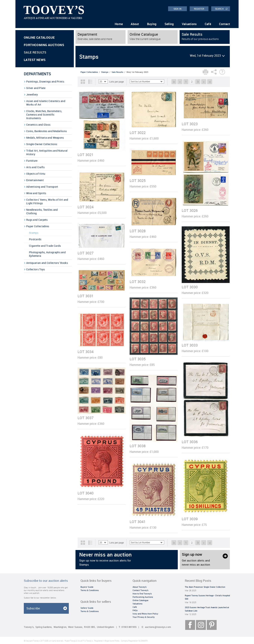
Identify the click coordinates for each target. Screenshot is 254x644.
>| (210, 81)
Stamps (33, 232)
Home (119, 24)
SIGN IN (177, 8)
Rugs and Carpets (37, 219)
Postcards (35, 239)
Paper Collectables (37, 226)
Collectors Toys (35, 269)
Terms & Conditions (90, 590)
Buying (152, 24)
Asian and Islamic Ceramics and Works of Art (45, 102)
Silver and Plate (36, 88)
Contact (224, 24)
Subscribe (33, 608)
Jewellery (32, 94)
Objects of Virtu (35, 173)
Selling (169, 24)
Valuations (189, 24)
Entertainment (35, 180)
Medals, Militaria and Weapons (45, 137)
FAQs (135, 610)
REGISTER (199, 8)
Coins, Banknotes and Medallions (46, 131)
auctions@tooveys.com (158, 627)
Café (208, 24)
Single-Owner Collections (41, 144)
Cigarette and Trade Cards (45, 245)
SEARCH (221, 8)
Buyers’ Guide (87, 586)
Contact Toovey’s (140, 590)
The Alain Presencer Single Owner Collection (205, 586)
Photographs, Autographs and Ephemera (47, 254)
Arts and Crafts (35, 167)
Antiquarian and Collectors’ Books (47, 263)
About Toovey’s (140, 586)
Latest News (35, 60)
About (135, 24)
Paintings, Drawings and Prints (45, 81)
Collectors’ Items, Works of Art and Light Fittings (47, 201)
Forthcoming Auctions (44, 45)
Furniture (32, 160)
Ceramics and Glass (38, 124)
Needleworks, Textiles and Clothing (42, 211)
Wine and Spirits (36, 193)
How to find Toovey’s (142, 593)
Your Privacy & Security (144, 617)
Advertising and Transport (42, 186)
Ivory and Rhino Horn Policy (145, 613)
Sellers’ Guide (87, 607)
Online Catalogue (39, 37)
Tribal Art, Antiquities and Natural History (47, 152)
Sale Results (35, 52)
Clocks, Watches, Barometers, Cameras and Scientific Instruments (44, 114)
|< (174, 81)
